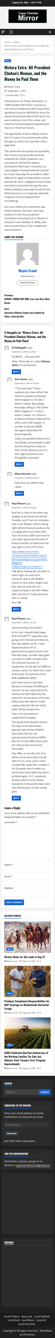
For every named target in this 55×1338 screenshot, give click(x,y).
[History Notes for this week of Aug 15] (27, 937)
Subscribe (12, 1133)
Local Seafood (42, 1316)
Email (8, 876)
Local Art (41, 1320)
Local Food (14, 1320)
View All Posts (27, 282)
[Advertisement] (27, 1204)
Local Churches (26, 1324)
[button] (3, 32)
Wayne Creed (13, 86)
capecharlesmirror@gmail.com (33, 1165)
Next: (24, 312)
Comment (10, 822)
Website (8, 888)
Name (8, 864)
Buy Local (27, 1316)
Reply (16, 371)
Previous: (27, 299)
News (7, 60)
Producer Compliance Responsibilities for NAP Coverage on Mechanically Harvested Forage (26, 1004)
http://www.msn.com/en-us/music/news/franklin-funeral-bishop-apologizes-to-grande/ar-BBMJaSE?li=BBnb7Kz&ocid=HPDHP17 (30, 559)
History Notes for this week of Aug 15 (24, 957)
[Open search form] (50, 32)
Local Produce (12, 1316)
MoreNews (46, 1330)
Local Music (28, 1320)
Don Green (21, 379)
